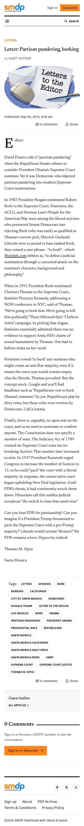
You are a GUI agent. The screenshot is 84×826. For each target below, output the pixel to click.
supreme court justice (55, 664)
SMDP (19, 820)
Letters (10, 40)
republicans (53, 628)
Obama (54, 613)
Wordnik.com (15, 256)
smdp (50, 657)
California (38, 591)
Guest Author (20, 58)
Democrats (56, 598)
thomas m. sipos (22, 672)
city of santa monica (26, 598)
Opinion (44, 584)
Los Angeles (20, 613)
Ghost (51, 820)
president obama (59, 620)
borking (17, 591)
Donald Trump (21, 606)
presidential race (24, 628)
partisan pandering (25, 620)
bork (61, 584)
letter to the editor (53, 606)
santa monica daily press (29, 650)
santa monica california (29, 642)
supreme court (22, 664)
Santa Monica (21, 635)
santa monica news (25, 657)
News (39, 613)
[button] (10, 801)
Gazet (63, 820)
